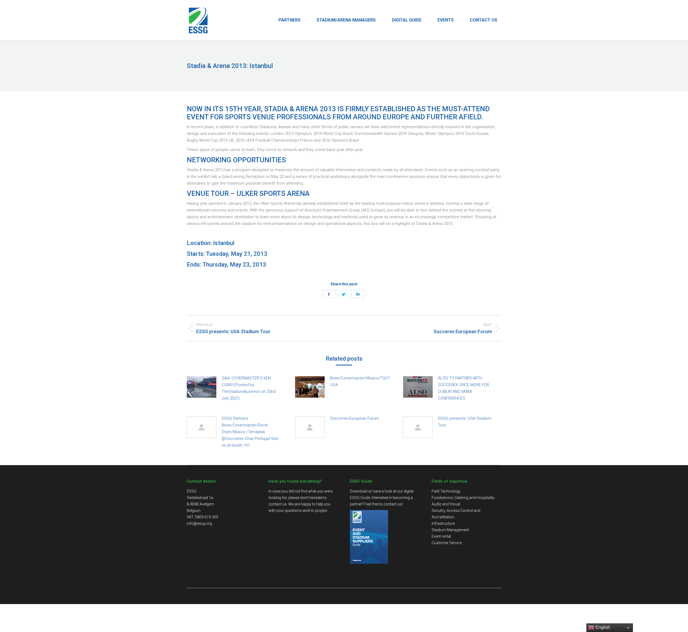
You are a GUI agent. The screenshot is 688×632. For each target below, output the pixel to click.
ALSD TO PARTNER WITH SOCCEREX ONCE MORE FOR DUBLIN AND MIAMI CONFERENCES (463, 388)
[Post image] (201, 387)
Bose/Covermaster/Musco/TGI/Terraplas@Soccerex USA (378, 381)
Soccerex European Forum (354, 418)
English (602, 627)
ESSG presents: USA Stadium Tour (465, 422)
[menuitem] (289, 20)
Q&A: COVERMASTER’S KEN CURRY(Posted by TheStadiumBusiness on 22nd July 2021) (249, 388)
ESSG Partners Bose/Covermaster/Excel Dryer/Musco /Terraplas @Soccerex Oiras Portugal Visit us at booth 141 (250, 432)
